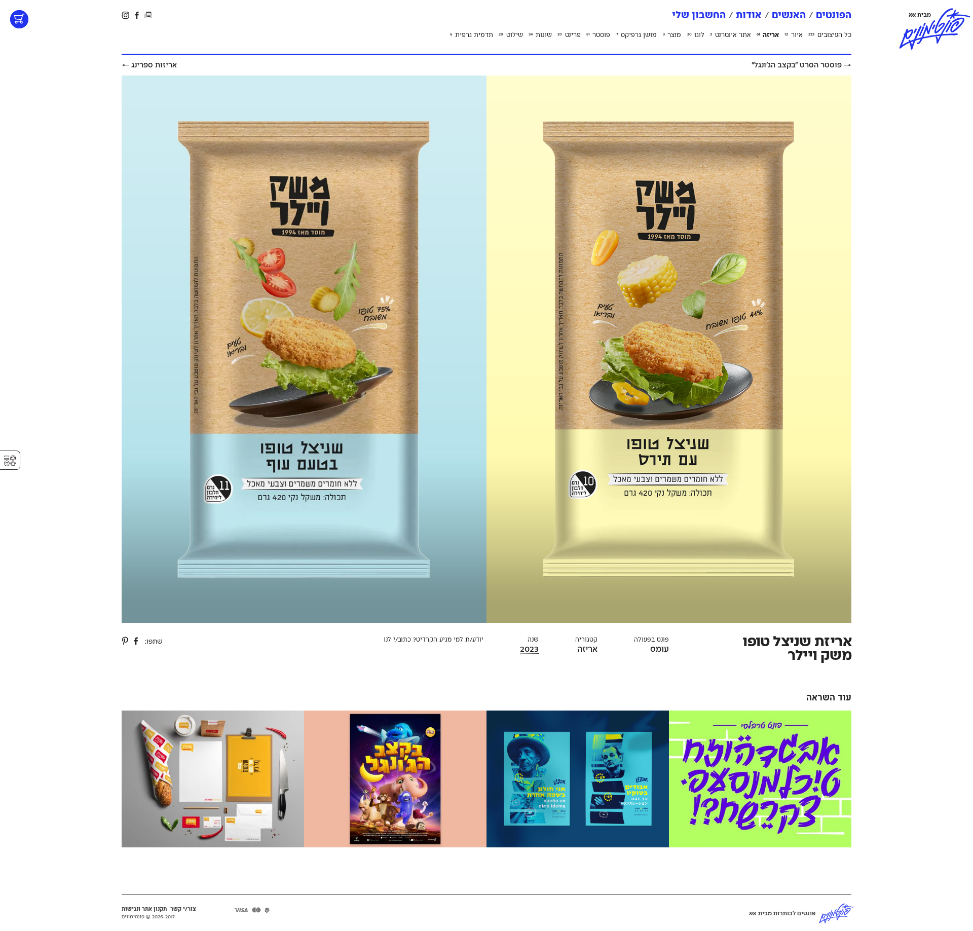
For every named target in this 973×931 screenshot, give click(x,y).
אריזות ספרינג (149, 65)
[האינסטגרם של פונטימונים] (126, 15)
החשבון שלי (699, 15)
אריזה (587, 649)
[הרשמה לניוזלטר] (148, 15)
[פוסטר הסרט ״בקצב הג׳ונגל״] (395, 780)
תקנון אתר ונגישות (144, 909)
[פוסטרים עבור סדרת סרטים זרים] (577, 780)
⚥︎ (10, 461)
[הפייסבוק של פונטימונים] (136, 15)
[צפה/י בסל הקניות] (19, 19)
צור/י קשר (183, 909)
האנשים (789, 15)
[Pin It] (126, 641)
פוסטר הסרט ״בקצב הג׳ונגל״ (801, 65)
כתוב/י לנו (397, 640)
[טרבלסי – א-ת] (760, 780)
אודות (749, 15)
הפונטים (833, 15)
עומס (659, 649)
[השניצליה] (213, 780)
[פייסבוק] (136, 641)
